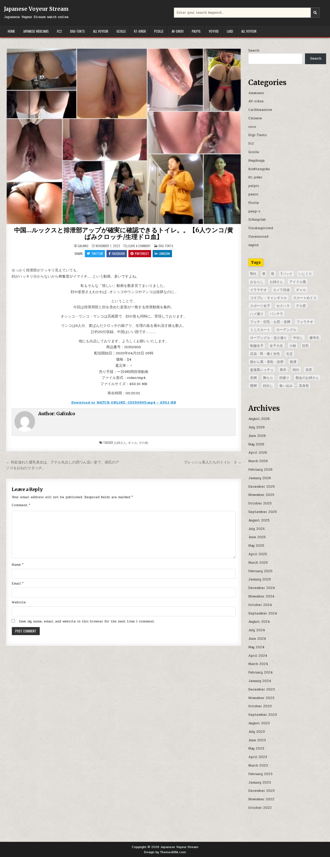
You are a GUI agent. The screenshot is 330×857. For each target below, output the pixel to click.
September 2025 (262, 511)
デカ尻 (301, 305)
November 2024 (261, 596)
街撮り (284, 377)
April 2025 (257, 554)
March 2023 (258, 765)
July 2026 (256, 427)
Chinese (255, 118)
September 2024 (262, 613)
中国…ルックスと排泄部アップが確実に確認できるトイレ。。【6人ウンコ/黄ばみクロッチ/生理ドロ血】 (123, 233)
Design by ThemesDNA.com (165, 852)
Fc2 (59, 31)
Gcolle (121, 31)
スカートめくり (305, 297)
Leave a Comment (139, 245)
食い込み (286, 385)
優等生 (314, 337)
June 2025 (257, 537)
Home (11, 31)
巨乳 (305, 345)
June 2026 (257, 435)
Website (19, 602)
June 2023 (257, 740)
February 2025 (260, 571)
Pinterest (142, 253)
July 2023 (256, 731)
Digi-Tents (77, 31)
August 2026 (259, 418)
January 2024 (259, 681)
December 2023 (261, 689)
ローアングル (286, 329)
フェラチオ (304, 321)
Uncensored (258, 236)
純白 (296, 369)
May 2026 (256, 444)
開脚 (253, 385)
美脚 (253, 377)
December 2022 (261, 790)
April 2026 (257, 452)
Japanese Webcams (36, 31)
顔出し (268, 385)
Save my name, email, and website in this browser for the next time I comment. (87, 621)
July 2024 (256, 630)
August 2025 (259, 520)
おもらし (256, 281)
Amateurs (256, 93)
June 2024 (257, 638)
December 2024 (261, 587)
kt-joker (140, 31)
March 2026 (258, 461)
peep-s (254, 211)
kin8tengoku (259, 169)
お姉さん (120, 442)
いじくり (305, 273)
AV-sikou (178, 31)
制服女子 (256, 345)
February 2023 (260, 774)
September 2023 (262, 714)
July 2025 (256, 528)
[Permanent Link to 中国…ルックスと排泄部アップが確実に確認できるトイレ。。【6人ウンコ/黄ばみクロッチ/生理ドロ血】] (123, 136)
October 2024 (260, 605)
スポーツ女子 (260, 305)
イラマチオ (258, 289)
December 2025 (261, 486)
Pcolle (158, 31)
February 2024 (260, 672)
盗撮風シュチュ (262, 369)
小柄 (292, 345)
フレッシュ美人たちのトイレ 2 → (212, 462)
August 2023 (259, 723)
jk (263, 273)
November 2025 (261, 494)
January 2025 (259, 579)
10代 (253, 273)
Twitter (97, 253)
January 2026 (259, 478)
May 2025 (256, 545)
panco (253, 194)
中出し (298, 337)
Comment (21, 505)
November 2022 (261, 799)
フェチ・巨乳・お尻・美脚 (270, 321)
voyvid (214, 31)
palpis (196, 31)
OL (272, 273)
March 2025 (258, 562)
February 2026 (260, 469)
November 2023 (261, 698)
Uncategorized (260, 228)
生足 (289, 353)
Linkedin (164, 253)
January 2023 (259, 782)
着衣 (283, 369)
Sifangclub (257, 219)
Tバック (286, 273)
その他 (143, 442)
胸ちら (268, 377)
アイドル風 (297, 281)
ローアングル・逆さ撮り (268, 337)
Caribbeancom (260, 109)
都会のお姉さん (307, 377)
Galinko (83, 245)
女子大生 (276, 345)
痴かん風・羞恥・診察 (267, 361)
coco (252, 126)
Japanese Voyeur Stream (36, 9)
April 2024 (257, 655)
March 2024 (258, 664)
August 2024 (259, 621)
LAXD (230, 31)
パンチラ (276, 313)
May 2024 (256, 647)
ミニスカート (260, 329)
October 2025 (260, 503)
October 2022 (260, 807)
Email (17, 583)
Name (17, 564)
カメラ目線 (281, 289)
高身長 (304, 385)
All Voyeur (100, 31)
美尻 (309, 369)
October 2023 (260, 706)
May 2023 (256, 748)
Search (253, 50)
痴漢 (293, 361)
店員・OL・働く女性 (265, 353)
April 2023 (257, 757)
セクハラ (283, 305)
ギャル (132, 442)
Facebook (118, 253)
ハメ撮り (256, 313)
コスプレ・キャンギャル (268, 297)
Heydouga (256, 160)
